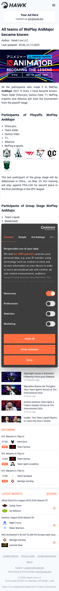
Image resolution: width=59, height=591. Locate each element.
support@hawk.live (34, 568)
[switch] (50, 303)
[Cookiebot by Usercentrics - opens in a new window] (41, 228)
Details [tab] (23, 237)
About (29, 562)
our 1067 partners (24, 253)
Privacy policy (28, 556)
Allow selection (30, 349)
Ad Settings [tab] (38, 237)
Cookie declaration (47, 556)
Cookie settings (10, 556)
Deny (29, 360)
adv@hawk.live (35, 19)
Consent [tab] (9, 237)
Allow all (30, 338)
